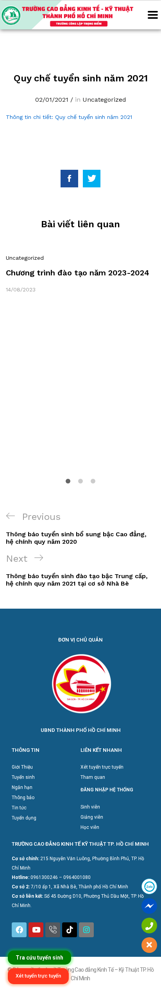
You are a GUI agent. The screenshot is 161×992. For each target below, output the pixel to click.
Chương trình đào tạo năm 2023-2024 (77, 272)
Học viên (89, 827)
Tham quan (92, 777)
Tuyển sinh (23, 777)
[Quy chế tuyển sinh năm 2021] (69, 178)
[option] (80, 273)
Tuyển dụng (24, 818)
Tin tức (19, 807)
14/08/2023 (21, 289)
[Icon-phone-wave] (52, 929)
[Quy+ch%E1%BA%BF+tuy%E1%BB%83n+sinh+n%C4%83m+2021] (91, 178)
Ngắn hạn (22, 787)
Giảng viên (91, 817)
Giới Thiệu (22, 767)
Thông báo (23, 797)
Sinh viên (90, 807)
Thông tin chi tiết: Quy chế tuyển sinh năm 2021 (69, 117)
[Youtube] (36, 929)
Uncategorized (104, 99)
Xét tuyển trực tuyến (101, 767)
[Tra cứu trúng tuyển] (39, 958)
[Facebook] (19, 929)
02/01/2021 (51, 99)
